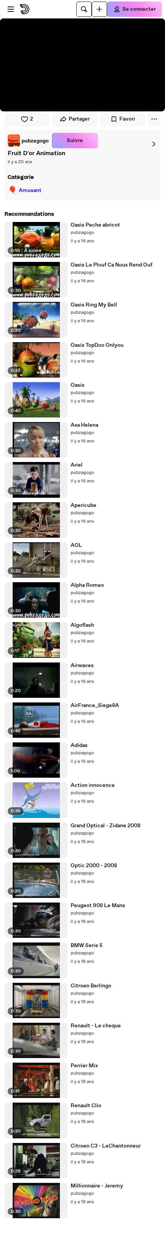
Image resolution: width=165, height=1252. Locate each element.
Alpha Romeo (87, 585)
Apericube (83, 505)
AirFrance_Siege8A (95, 705)
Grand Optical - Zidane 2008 (105, 826)
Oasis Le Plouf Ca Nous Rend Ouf (111, 265)
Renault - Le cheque (96, 1026)
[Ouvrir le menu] (11, 9)
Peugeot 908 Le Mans (98, 906)
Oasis (77, 385)
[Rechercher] (84, 9)
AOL (76, 545)
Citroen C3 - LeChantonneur (106, 1146)
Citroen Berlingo (91, 986)
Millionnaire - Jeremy (97, 1186)
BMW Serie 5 (86, 945)
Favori (127, 119)
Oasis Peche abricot (95, 225)
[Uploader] (99, 9)
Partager (79, 119)
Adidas (79, 745)
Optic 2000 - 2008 (94, 866)
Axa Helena (84, 425)
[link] (28, 140)
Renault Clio (86, 1106)
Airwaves (82, 665)
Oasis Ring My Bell (94, 305)
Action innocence (93, 785)
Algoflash (82, 625)
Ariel (76, 465)
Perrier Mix (84, 1066)
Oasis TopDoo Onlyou (97, 345)
